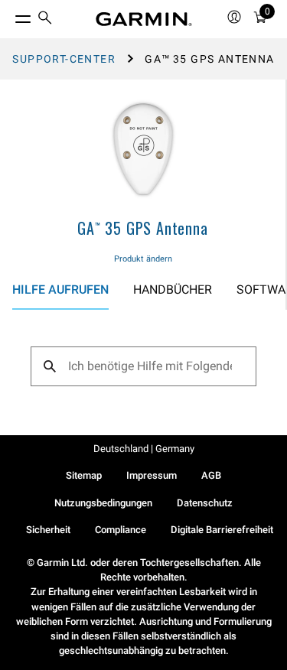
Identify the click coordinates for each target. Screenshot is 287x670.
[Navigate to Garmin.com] (144, 19)
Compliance (120, 529)
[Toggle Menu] (9, 15)
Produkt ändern (143, 259)
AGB (211, 475)
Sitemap (84, 475)
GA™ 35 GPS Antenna (142, 227)
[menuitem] (45, 19)
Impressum (151, 475)
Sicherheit (48, 529)
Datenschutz (205, 503)
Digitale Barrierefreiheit (222, 529)
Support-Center (64, 59)
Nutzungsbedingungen (103, 503)
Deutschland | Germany (143, 448)
